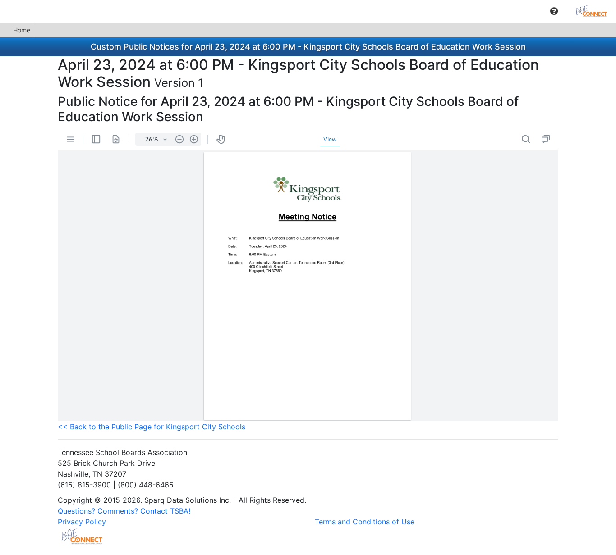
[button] (554, 11)
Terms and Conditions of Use (364, 521)
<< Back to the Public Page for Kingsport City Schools (151, 426)
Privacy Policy (82, 521)
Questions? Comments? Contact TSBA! (124, 510)
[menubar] (308, 11)
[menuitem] (554, 11)
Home (21, 30)
